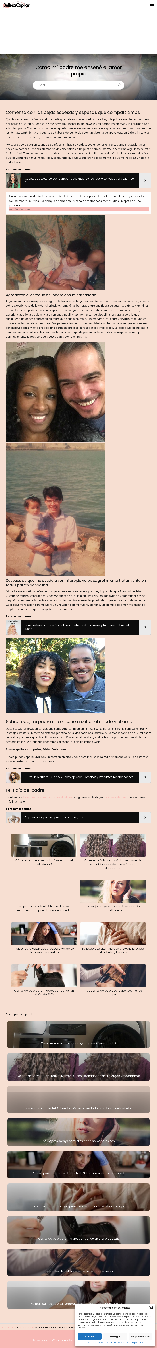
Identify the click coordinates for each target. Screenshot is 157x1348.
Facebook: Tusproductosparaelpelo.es (47, 797)
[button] (150, 1307)
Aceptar (89, 1336)
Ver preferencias (140, 1336)
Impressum (137, 1342)
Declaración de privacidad (118, 1342)
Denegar (115, 1336)
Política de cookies (96, 1342)
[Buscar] (118, 84)
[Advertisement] (78, 32)
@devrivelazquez (117, 797)
